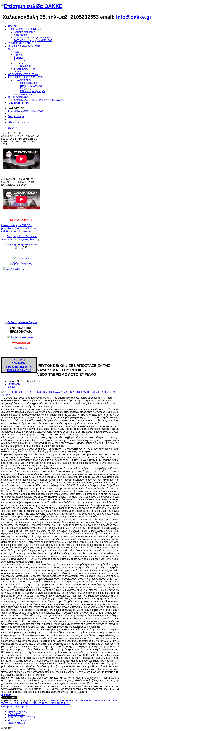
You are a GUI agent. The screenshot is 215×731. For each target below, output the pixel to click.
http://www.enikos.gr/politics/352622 (49, 542)
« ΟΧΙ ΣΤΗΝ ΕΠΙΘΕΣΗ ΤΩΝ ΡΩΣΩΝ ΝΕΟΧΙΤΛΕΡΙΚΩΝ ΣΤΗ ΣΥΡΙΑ (80, 700)
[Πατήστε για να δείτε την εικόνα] (60, 395)
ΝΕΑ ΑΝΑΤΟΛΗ (16, 714)
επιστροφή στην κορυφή (14, 706)
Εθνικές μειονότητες (19, 122)
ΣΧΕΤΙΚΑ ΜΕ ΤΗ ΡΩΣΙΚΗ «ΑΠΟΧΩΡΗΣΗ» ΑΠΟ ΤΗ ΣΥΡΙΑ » (35, 703)
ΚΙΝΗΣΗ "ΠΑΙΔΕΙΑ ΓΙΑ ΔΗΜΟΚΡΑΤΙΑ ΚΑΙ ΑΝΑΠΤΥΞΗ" (19, 365)
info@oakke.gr (133, 17)
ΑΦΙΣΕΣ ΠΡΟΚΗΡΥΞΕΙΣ (22, 717)
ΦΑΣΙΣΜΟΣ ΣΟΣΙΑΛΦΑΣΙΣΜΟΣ (25, 110)
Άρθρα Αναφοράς (17, 711)
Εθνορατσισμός (16, 116)
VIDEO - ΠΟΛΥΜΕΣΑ (20, 720)
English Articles (16, 723)
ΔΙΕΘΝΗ (12, 127)
